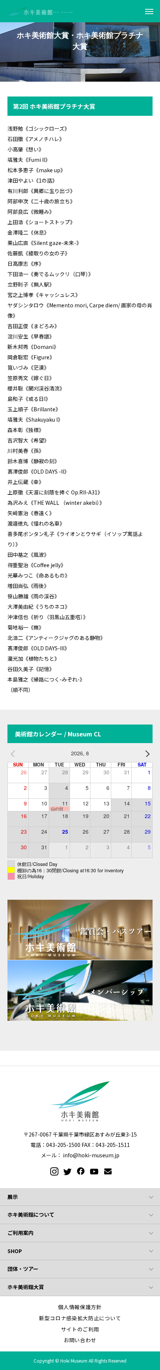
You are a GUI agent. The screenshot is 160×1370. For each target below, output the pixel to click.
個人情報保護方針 (80, 1307)
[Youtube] (93, 1171)
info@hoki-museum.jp (91, 1155)
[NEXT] (145, 754)
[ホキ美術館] (41, 11)
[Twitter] (66, 1171)
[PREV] (14, 754)
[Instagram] (53, 1171)
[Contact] (107, 1171)
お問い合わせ (80, 1340)
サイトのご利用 (80, 1329)
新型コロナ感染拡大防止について (80, 1318)
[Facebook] (80, 1171)
